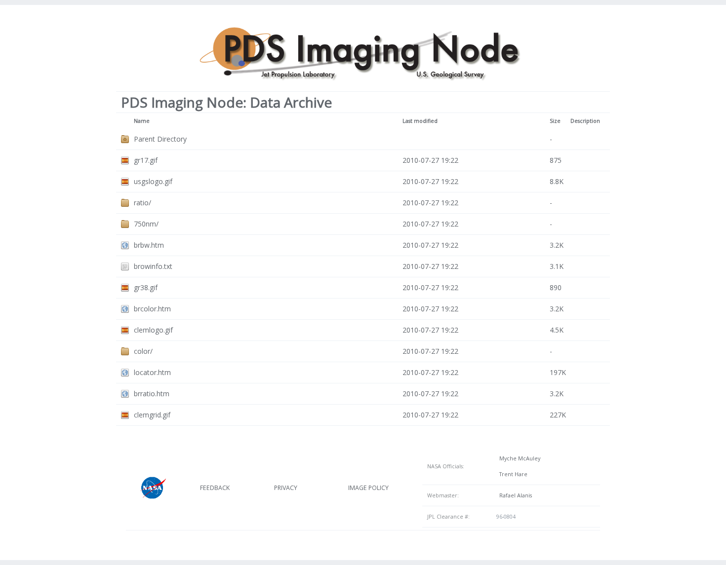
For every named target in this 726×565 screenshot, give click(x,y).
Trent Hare (511, 474)
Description (585, 120)
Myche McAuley (518, 458)
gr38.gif (146, 287)
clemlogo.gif (153, 330)
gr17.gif (146, 160)
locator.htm (152, 372)
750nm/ (146, 223)
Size (555, 120)
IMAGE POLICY (368, 488)
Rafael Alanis (514, 495)
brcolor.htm (152, 308)
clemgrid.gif (152, 414)
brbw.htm (149, 245)
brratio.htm (151, 393)
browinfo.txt (153, 266)
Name (142, 120)
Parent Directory (160, 139)
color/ (143, 351)
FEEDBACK (215, 488)
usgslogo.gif (153, 181)
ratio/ (142, 202)
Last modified (420, 120)
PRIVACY (285, 488)
